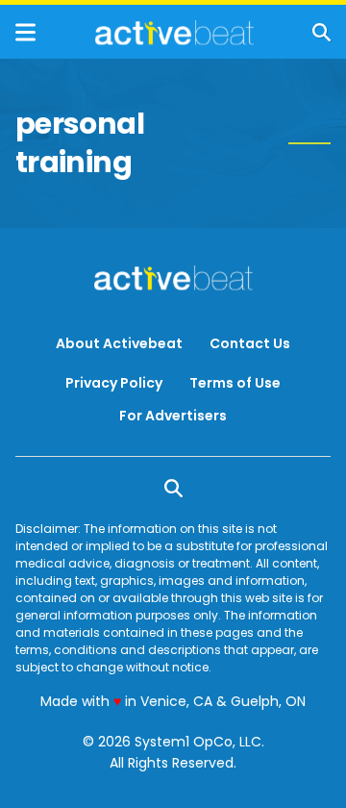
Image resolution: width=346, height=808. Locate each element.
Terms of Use (235, 382)
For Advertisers (173, 415)
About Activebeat (119, 343)
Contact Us (250, 343)
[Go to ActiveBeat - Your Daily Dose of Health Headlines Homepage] (174, 32)
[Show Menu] (25, 32)
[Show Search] (321, 32)
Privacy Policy (113, 382)
